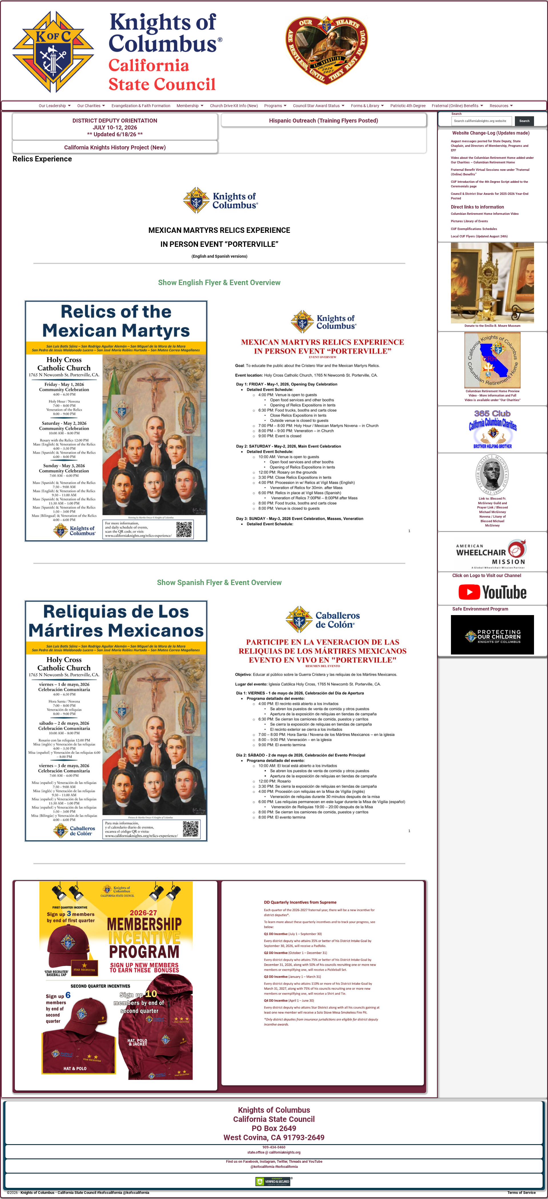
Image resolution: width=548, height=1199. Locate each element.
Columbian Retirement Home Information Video (485, 214)
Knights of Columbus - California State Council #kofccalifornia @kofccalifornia (85, 1192)
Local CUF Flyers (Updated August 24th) (479, 236)
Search (524, 121)
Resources (499, 105)
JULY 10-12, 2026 (115, 127)
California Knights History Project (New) (115, 147)
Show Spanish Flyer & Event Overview (219, 582)
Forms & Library (365, 105)
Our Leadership (52, 105)
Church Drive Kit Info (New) (234, 105)
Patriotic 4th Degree (408, 105)
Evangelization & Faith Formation (141, 105)
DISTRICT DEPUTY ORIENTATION (114, 120)
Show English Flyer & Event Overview (219, 282)
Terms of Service (521, 1192)
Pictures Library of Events (469, 221)
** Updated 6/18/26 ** (115, 134)
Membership (188, 105)
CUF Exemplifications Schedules (474, 229)
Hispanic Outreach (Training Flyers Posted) (323, 120)
